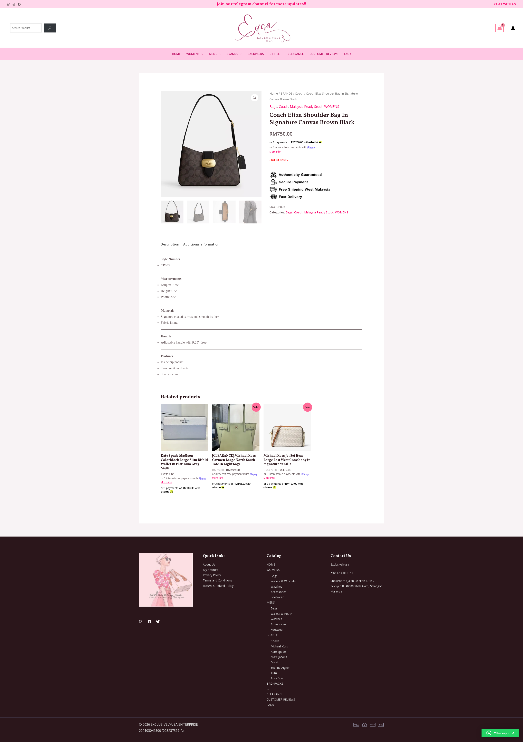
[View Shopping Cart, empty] (499, 28)
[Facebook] (19, 4)
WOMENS (192, 54)
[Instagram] (13, 4)
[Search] (50, 27)
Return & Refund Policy (218, 586)
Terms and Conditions (217, 580)
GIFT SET (275, 54)
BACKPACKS (256, 54)
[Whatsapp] (8, 4)
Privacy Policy (212, 575)
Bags (273, 106)
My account (210, 570)
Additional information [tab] (201, 244)
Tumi (274, 673)
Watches (276, 586)
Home (273, 93)
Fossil (274, 662)
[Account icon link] (513, 28)
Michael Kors (279, 646)
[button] (201, 54)
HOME (176, 54)
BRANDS (232, 54)
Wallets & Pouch (282, 614)
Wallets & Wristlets (283, 581)
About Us (209, 564)
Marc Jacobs (279, 657)
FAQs (347, 54)
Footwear (277, 597)
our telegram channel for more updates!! (266, 4)
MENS (213, 54)
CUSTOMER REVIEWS (324, 54)
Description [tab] (170, 244)
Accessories (278, 592)
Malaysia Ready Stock (306, 106)
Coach (299, 93)
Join (221, 4)
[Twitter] (158, 622)
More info (275, 151)
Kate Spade (278, 652)
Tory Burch (278, 678)
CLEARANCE (296, 54)
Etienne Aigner (280, 667)
